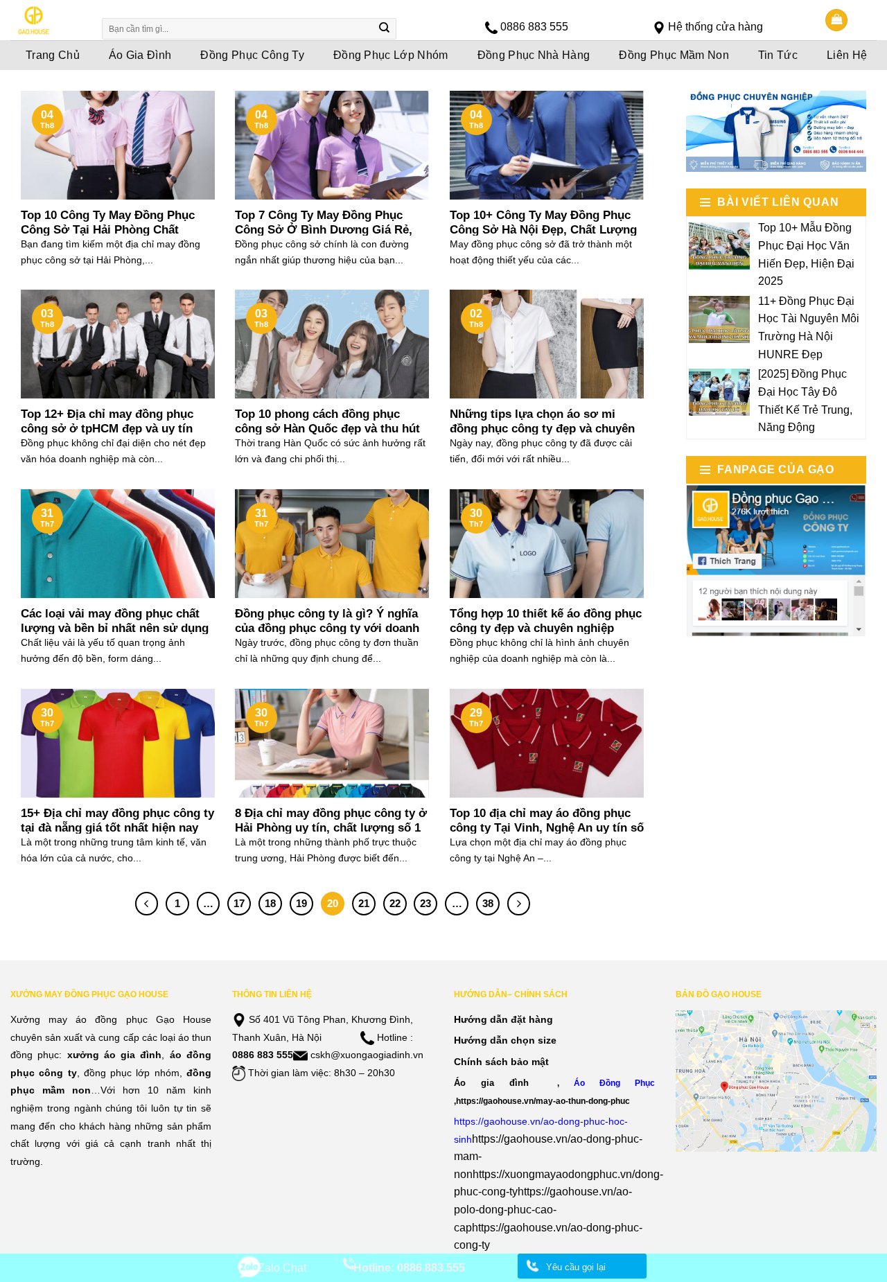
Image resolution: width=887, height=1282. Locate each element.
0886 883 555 (534, 27)
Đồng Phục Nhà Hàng (533, 55)
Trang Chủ (53, 55)
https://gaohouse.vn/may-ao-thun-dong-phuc (543, 1100)
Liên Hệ (847, 55)
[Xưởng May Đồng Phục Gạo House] (46, 20)
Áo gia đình (491, 1083)
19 (301, 903)
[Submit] (385, 29)
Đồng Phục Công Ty (252, 55)
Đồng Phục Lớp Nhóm (390, 55)
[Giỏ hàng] (836, 20)
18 (270, 903)
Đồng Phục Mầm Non (673, 55)
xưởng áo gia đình (114, 1054)
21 (363, 903)
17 (239, 903)
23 (425, 903)
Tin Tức (778, 55)
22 (395, 903)
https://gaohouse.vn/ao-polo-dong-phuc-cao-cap (543, 1209)
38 (487, 903)
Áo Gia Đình (140, 55)
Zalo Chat (282, 1268)
